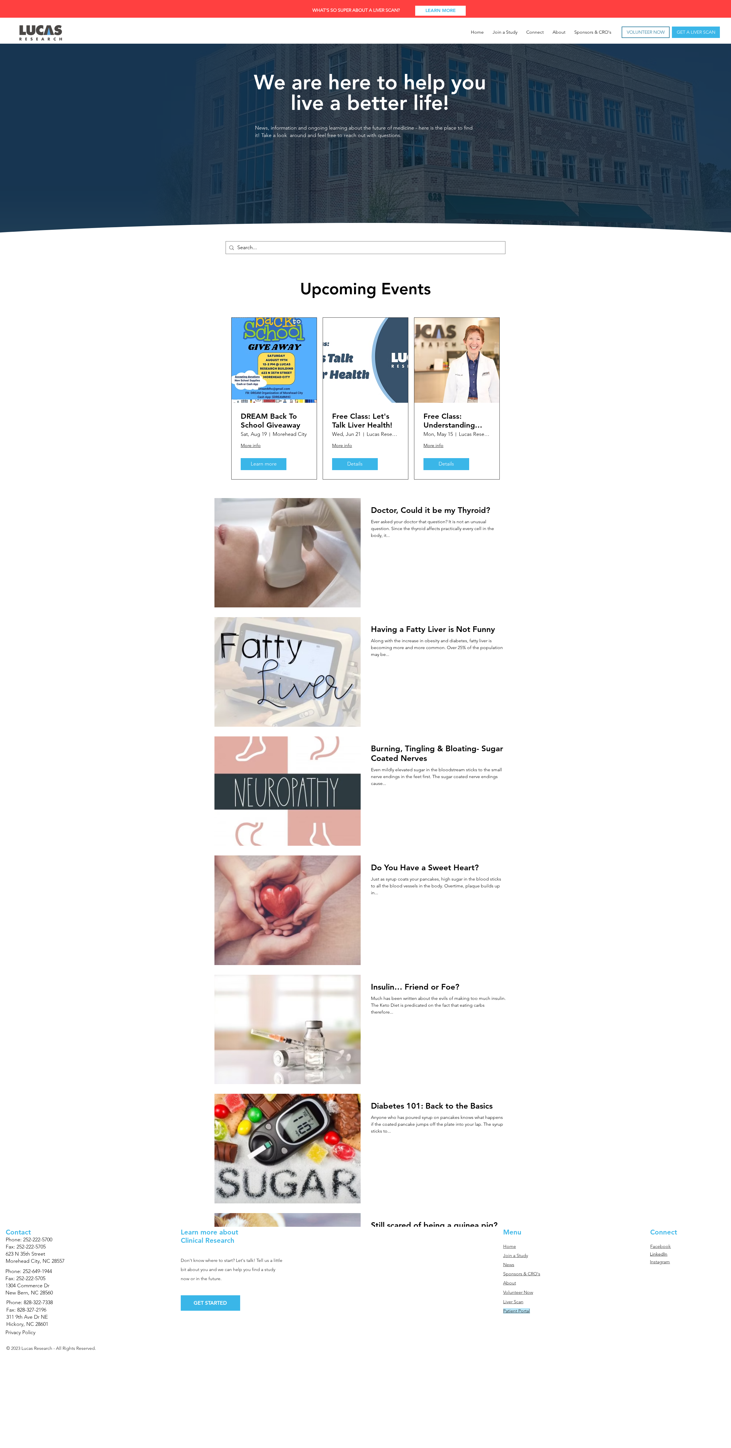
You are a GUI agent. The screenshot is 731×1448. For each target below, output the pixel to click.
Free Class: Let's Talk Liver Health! (362, 421)
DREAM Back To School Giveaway (270, 421)
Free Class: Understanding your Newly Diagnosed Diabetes (449, 421)
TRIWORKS (42, 1357)
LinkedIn (658, 1254)
